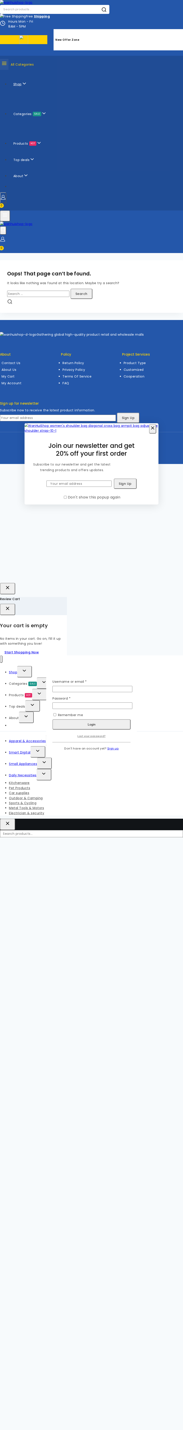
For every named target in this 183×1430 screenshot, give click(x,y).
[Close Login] (7, 588)
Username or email (76, 681)
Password (68, 698)
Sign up (113, 748)
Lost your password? (91, 736)
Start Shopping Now (21, 652)
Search (179, 835)
